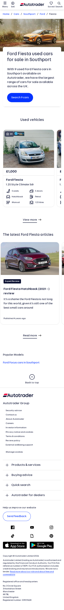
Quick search (20, 485)
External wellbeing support (19, 445)
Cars (16, 14)
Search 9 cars (20, 97)
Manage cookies (14, 452)
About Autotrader (15, 419)
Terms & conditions (15, 436)
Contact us (11, 415)
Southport (29, 14)
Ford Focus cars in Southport (21, 362)
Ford (42, 14)
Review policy (13, 441)
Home (6, 14)
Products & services (26, 465)
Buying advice (21, 475)
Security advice (14, 411)
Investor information (16, 428)
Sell (13, 7)
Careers (10, 423)
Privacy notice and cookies (19, 432)
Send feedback (16, 516)
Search (59, 7)
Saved (51, 7)
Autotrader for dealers (28, 495)
